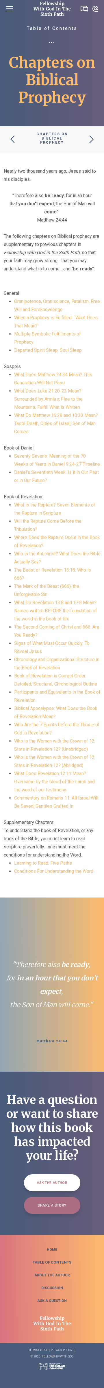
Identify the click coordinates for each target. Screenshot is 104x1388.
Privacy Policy (62, 1350)
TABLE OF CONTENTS (52, 1262)
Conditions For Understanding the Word (53, 871)
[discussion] (84, 9)
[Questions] (95, 9)
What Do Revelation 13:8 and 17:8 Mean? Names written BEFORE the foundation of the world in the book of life (55, 611)
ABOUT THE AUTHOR (52, 1275)
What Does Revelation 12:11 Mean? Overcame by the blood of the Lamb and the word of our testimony (54, 782)
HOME (52, 1250)
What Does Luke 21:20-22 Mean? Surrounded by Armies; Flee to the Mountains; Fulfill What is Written (48, 399)
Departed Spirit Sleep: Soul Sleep (48, 350)
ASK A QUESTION (52, 1301)
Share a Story (52, 1205)
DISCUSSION (52, 1288)
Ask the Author (52, 1183)
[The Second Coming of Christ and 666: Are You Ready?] (91, 139)
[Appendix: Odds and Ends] (12, 139)
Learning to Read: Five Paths (43, 863)
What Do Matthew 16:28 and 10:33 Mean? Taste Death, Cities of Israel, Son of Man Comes (56, 423)
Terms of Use (38, 1350)
